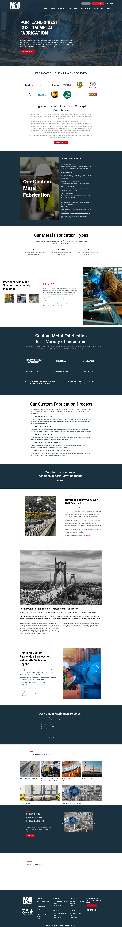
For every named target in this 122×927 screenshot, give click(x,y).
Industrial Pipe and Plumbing (72, 803)
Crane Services (87, 779)
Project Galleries (73, 8)
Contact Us (86, 3)
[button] (4, 302)
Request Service (98, 3)
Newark (56, 899)
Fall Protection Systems (28, 779)
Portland (56, 911)
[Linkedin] (91, 910)
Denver (72, 911)
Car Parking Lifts (26, 803)
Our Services (61, 8)
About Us (95, 8)
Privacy (74, 925)
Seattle (72, 899)
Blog (101, 8)
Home (45, 8)
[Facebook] (87, 910)
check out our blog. (87, 535)
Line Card (52, 8)
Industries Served (85, 8)
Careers (108, 8)
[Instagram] (95, 910)
